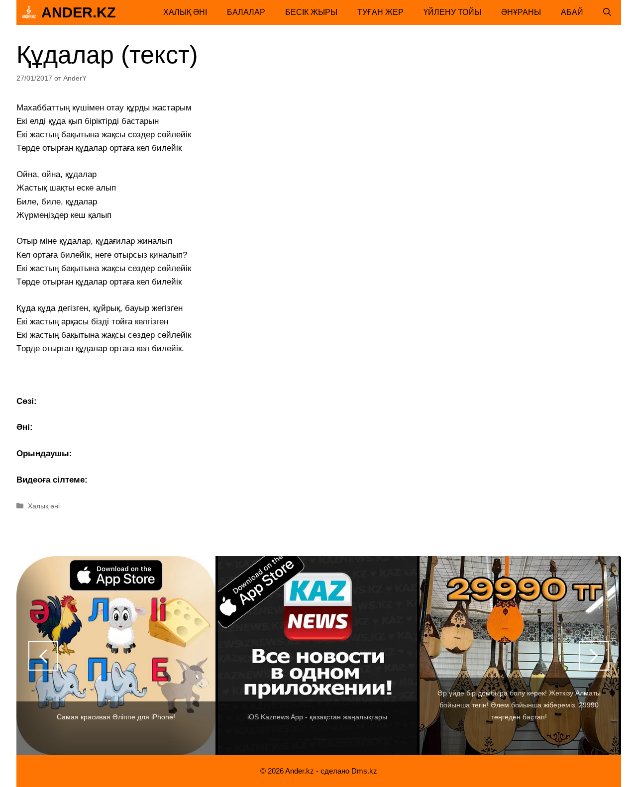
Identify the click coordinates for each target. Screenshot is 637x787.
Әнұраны (521, 12)
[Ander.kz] (28, 12)
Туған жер (380, 12)
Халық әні (185, 12)
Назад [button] (43, 656)
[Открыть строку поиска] (607, 12)
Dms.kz (364, 771)
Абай (572, 12)
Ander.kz (78, 12)
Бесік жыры (311, 12)
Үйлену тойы (452, 12)
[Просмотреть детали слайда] (115, 655)
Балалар (246, 12)
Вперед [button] (594, 656)
